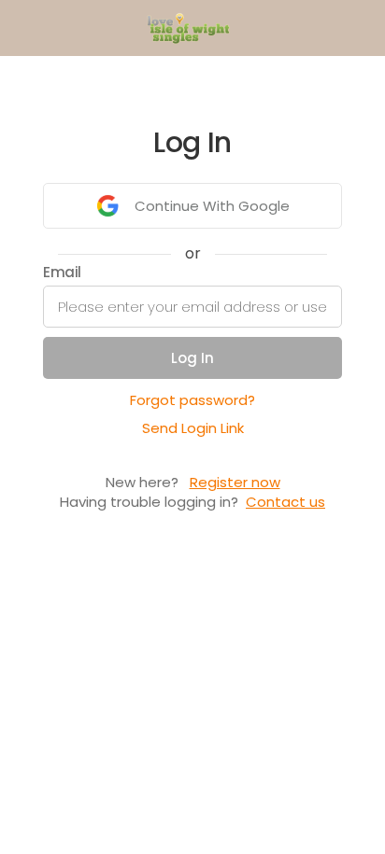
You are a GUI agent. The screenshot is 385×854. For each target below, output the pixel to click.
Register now (235, 482)
